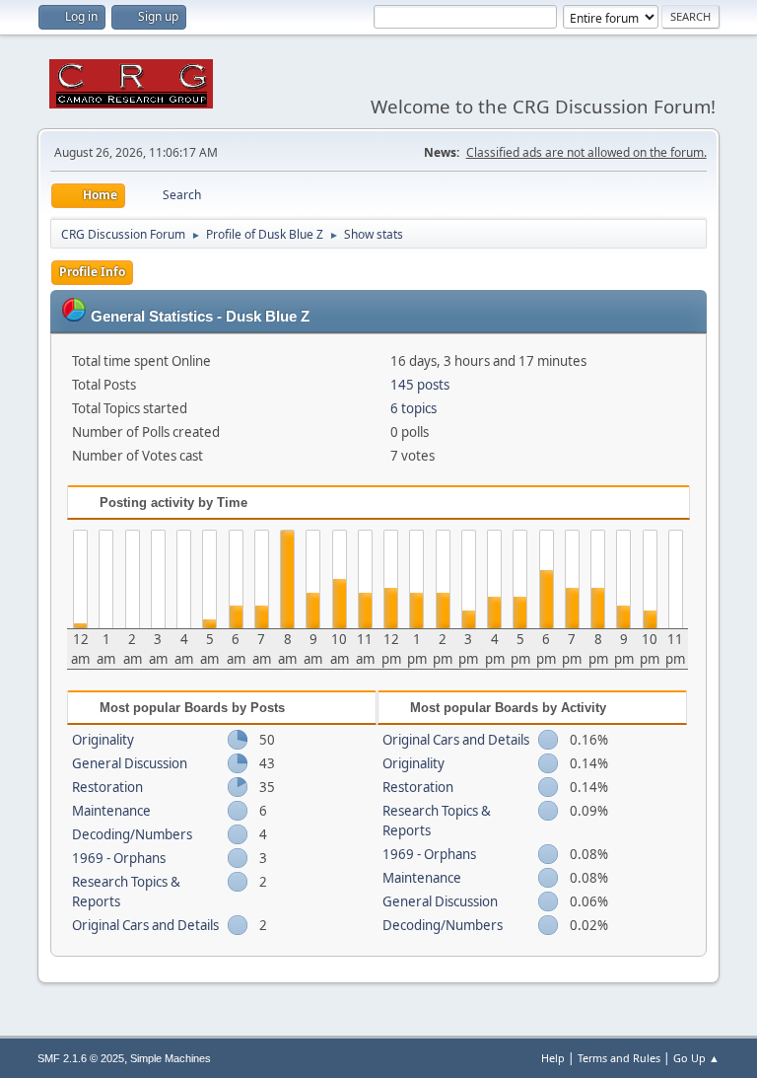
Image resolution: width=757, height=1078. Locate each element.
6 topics (413, 408)
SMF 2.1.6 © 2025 (80, 1058)
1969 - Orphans (119, 858)
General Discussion (129, 763)
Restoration (107, 787)
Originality (103, 740)
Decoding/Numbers (132, 834)
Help (553, 1057)
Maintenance (111, 811)
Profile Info (92, 271)
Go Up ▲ (696, 1057)
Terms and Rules (619, 1057)
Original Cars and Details (145, 925)
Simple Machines (170, 1058)
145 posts (419, 385)
